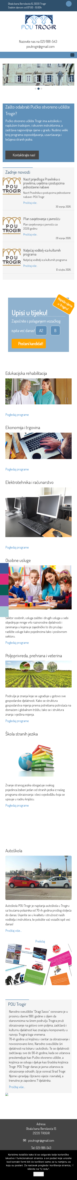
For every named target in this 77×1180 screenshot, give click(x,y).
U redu (38, 1174)
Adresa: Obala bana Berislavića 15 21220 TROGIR (41, 1128)
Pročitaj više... (30, 203)
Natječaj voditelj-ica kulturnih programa (42, 252)
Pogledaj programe (17, 415)
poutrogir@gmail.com (41, 46)
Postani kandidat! (30, 343)
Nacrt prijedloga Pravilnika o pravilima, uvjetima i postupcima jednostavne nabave (43, 183)
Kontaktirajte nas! (23, 155)
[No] (72, 1165)
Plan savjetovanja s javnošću (41, 218)
